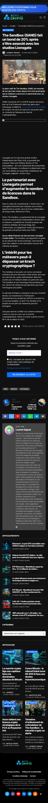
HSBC (5, 389)
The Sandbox (24, 389)
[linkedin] (24, 794)
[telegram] (29, 794)
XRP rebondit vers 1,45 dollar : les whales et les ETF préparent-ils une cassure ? (27, 615)
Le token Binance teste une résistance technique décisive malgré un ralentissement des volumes (29, 580)
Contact (33, 776)
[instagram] (13, 794)
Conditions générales (20, 776)
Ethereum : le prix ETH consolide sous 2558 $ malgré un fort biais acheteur (28, 544)
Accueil (4, 26)
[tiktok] (41, 794)
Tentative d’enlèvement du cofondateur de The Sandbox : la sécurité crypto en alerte (35, 726)
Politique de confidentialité (18, 368)
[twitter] (7, 794)
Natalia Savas (12, 743)
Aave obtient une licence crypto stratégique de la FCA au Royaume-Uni (12, 725)
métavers (14, 389)
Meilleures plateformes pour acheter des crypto (19, 8)
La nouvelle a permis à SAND (33, 107)
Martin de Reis (35, 695)
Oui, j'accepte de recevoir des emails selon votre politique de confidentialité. (21, 362)
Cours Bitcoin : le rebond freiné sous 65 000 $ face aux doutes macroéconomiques (35, 675)
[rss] (35, 794)
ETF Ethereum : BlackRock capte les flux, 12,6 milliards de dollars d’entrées (27, 569)
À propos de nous (13, 772)
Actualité (12, 26)
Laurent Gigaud (13, 53)
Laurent (9, 692)
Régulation (9, 706)
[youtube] (18, 794)
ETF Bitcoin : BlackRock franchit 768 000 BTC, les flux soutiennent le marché (27, 592)
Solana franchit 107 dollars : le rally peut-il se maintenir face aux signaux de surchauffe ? (28, 557)
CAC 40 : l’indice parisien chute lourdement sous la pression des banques (26, 603)
